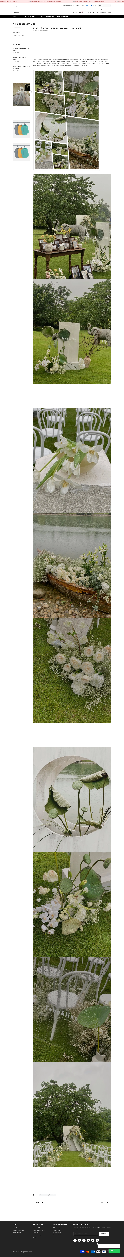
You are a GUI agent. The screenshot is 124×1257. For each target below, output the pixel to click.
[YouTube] (92, 1240)
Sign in (98, 12)
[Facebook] (75, 1240)
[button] (12, 91)
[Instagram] (79, 1240)
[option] (21, 98)
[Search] (104, 5)
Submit (103, 1234)
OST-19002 (21, 110)
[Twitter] (97, 1240)
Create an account (106, 12)
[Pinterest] (84, 1240)
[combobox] (103, 5)
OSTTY (21, 108)
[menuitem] (21, 32)
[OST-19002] (21, 94)
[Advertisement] (72, 46)
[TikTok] (88, 1240)
